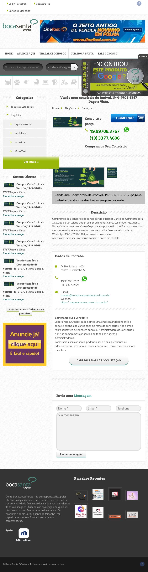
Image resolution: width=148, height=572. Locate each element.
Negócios (70, 108)
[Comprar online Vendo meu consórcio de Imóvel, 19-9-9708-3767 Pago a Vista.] (127, 119)
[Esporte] (64, 82)
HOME (9, 53)
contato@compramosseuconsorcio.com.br (85, 295)
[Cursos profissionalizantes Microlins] (18, 540)
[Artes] (26, 82)
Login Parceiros (18, 4)
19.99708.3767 (104, 130)
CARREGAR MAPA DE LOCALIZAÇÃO (99, 360)
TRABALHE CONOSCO (52, 53)
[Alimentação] (7, 82)
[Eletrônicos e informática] (45, 82)
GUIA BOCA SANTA (82, 53)
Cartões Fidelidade (19, 11)
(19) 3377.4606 (104, 137)
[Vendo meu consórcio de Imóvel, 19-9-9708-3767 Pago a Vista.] (67, 122)
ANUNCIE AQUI (26, 53)
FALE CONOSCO (108, 53)
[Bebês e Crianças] (36, 82)
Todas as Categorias (22, 107)
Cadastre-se (43, 4)
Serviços (87, 108)
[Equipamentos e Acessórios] (55, 82)
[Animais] (17, 82)
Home (55, 108)
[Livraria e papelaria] (73, 82)
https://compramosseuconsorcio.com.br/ (84, 302)
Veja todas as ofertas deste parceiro (27, 311)
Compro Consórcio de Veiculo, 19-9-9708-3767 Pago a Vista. (23, 188)
